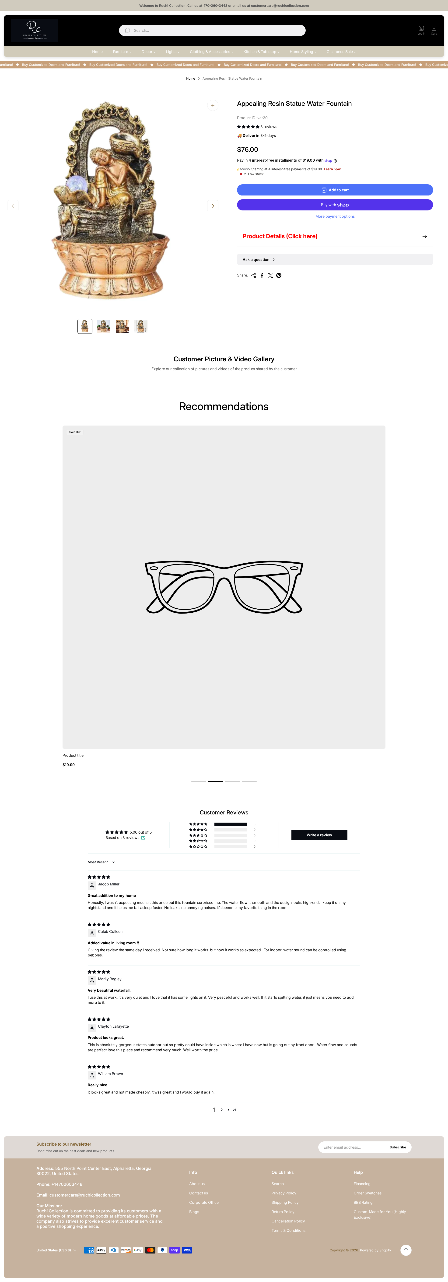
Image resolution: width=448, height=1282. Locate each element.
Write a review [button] (319, 835)
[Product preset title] (224, 587)
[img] (99, 877)
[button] (248, 126)
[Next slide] (212, 205)
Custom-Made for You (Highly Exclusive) (380, 1214)
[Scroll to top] (406, 1250)
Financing (362, 1183)
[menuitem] (97, 52)
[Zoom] (212, 105)
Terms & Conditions (288, 1230)
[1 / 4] (84, 326)
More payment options (335, 216)
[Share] (253, 275)
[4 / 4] (140, 326)
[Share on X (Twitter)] (270, 275)
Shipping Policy (285, 1202)
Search (278, 1183)
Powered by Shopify (375, 1250)
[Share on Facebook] (262, 275)
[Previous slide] (13, 205)
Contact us (198, 1193)
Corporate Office (204, 1202)
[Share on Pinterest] (279, 275)
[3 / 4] (122, 326)
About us (197, 1183)
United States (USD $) (384, 30)
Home (190, 78)
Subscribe (398, 1147)
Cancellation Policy (288, 1221)
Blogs (194, 1211)
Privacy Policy (284, 1193)
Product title (73, 755)
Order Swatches (368, 1193)
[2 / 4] (103, 326)
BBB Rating (363, 1202)
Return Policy (283, 1211)
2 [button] (221, 1110)
